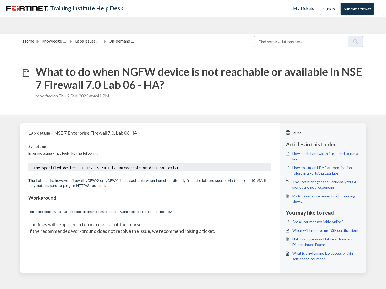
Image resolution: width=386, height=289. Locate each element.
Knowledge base (56, 40)
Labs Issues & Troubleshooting (102, 40)
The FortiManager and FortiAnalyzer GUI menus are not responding (325, 185)
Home (28, 40)
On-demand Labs (124, 40)
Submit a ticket (357, 8)
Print (296, 132)
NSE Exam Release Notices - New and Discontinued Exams (322, 242)
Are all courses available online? (317, 221)
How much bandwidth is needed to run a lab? (325, 156)
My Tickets (303, 8)
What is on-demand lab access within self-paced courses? (322, 256)
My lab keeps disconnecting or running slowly (323, 199)
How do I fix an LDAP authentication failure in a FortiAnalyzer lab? (322, 170)
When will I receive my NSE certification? (325, 230)
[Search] (355, 41)
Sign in (329, 8)
